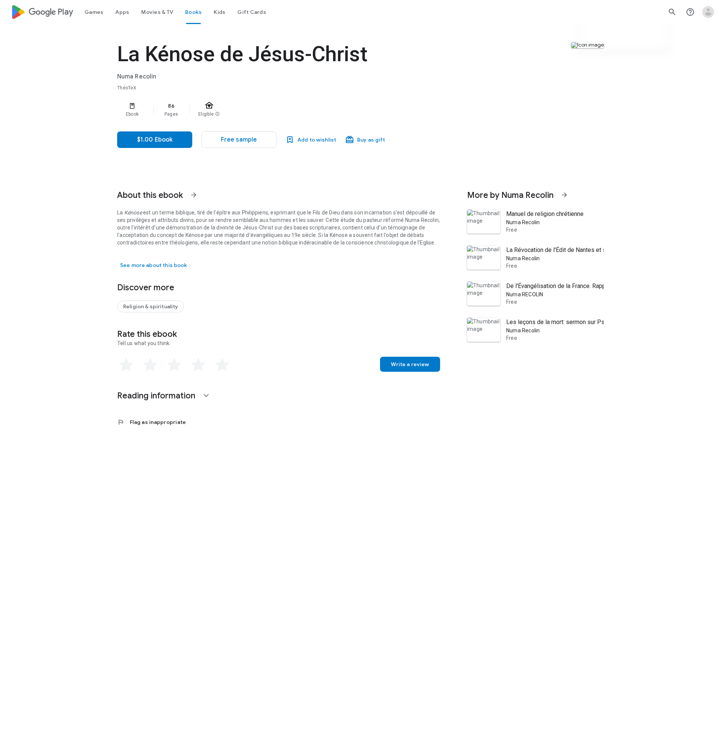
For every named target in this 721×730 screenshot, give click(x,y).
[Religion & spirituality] (150, 306)
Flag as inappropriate (151, 422)
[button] (238, 140)
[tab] (93, 12)
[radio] (126, 365)
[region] (267, 109)
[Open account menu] (708, 12)
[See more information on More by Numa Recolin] (564, 195)
